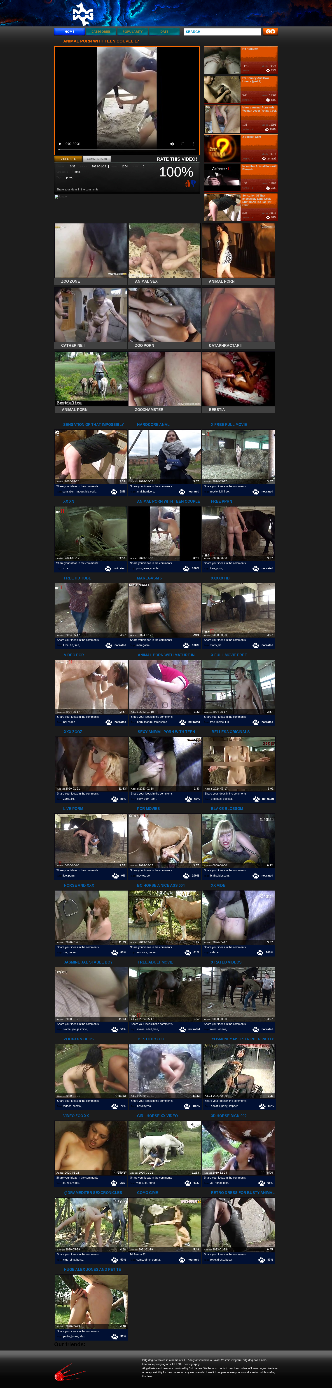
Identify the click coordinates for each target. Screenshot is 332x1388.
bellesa (227, 798)
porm (71, 875)
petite (66, 1336)
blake (213, 875)
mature (148, 722)
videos (222, 1029)
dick (225, 1182)
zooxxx (77, 1106)
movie (214, 491)
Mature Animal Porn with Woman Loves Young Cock (259, 109)
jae (74, 1029)
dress (220, 1259)
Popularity (133, 31)
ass (138, 952)
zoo (69, 1182)
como (139, 1259)
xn (64, 568)
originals (216, 798)
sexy (140, 798)
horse (72, 952)
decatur (215, 1106)
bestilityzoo (144, 1106)
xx (68, 568)
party (224, 1106)
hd (71, 645)
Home (69, 31)
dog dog (83, 14)
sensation (69, 491)
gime (148, 1259)
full (221, 491)
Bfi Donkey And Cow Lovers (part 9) (255, 80)
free (226, 491)
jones (74, 1336)
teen (146, 568)
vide (212, 952)
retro (213, 1259)
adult (149, 1029)
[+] (187, 183)
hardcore (148, 491)
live (65, 875)
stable (67, 1029)
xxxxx (213, 645)
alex (82, 1336)
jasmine (82, 1029)
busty (228, 1259)
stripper (233, 1106)
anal (139, 491)
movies (140, 875)
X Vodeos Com (251, 136)
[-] (194, 183)
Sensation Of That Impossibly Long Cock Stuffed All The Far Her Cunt (256, 200)
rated (213, 1029)
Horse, (76, 172)
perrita (156, 1259)
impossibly (82, 491)
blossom (223, 875)
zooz (66, 798)
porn (69, 177)
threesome (160, 722)
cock (93, 491)
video (71, 722)
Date (164, 31)
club (65, 1259)
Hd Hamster (250, 48)
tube (66, 645)
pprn (219, 568)
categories (101, 31)
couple (154, 568)
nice (144, 952)
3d (211, 1182)
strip (72, 1259)
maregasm (143, 645)
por (65, 722)
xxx (72, 798)
